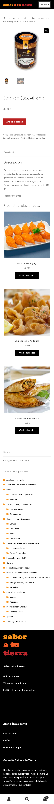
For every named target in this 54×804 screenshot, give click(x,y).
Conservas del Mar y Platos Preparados (30, 18)
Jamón (13, 533)
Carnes (13, 523)
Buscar (27, 799)
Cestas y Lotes (16, 611)
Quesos (9, 616)
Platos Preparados (11, 21)
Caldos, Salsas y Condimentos (19, 504)
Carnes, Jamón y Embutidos (18, 519)
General (9, 563)
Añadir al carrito (14, 121)
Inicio (9, 18)
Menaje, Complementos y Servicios (21, 572)
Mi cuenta (9, 799)
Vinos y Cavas (15, 499)
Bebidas (10, 489)
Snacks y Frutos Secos (16, 621)
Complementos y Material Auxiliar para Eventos (30, 577)
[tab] (27, 152)
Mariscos (14, 597)
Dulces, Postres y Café (16, 558)
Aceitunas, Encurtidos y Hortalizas (21, 484)
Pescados (14, 602)
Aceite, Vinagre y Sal (15, 480)
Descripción (9, 152)
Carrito (41, 796)
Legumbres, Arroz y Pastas (15, 138)
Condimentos (15, 514)
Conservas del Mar (18, 548)
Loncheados (15, 538)
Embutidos (14, 528)
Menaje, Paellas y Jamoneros (22, 582)
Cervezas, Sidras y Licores (21, 494)
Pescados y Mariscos (15, 592)
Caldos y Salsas (16, 509)
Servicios (14, 587)
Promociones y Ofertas (16, 606)
